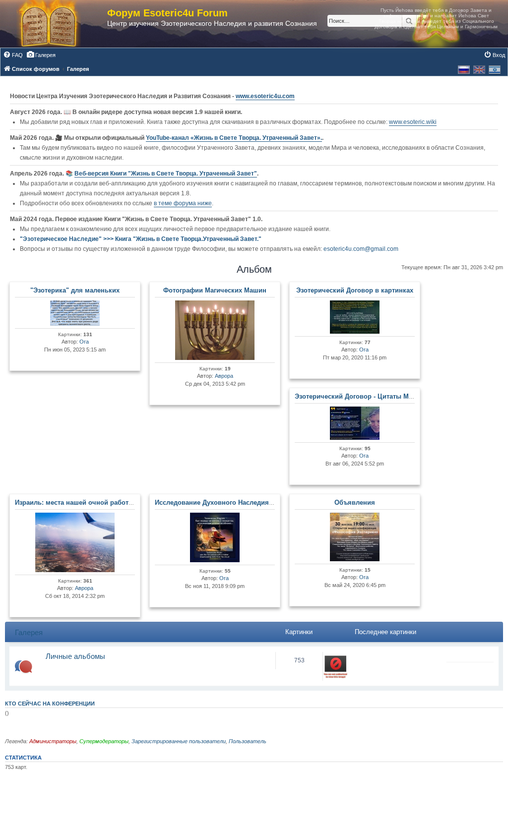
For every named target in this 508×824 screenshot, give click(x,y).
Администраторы (52, 741)
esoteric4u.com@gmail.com (360, 248)
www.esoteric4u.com (265, 96)
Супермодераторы (103, 741)
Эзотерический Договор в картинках (354, 290)
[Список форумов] (58, 24)
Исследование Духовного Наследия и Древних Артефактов (249, 502)
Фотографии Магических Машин (214, 290)
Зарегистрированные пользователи (178, 741)
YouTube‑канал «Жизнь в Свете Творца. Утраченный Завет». (234, 137)
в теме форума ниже (183, 203)
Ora (84, 342)
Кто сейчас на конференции (50, 703)
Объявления (354, 502)
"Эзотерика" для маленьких (75, 290)
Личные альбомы (75, 656)
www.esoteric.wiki (413, 121)
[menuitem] (13, 55)
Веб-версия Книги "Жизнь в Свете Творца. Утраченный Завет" (165, 173)
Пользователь (247, 741)
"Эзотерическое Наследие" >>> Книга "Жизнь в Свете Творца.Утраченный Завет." (140, 238)
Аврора (224, 376)
